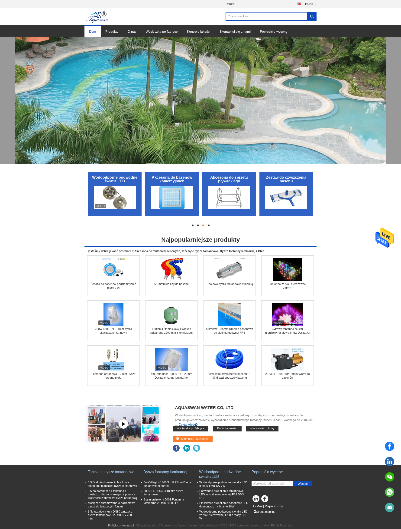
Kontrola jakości (198, 31)
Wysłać (303, 483)
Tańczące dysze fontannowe (111, 472)
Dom (92, 31)
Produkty (111, 31)
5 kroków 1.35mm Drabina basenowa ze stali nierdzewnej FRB (229, 330)
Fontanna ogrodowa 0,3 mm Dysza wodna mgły (113, 375)
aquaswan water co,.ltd (204, 407)
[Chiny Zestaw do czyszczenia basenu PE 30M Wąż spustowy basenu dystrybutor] (229, 359)
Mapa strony (274, 506)
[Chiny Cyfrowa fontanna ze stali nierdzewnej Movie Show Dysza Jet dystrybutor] (287, 314)
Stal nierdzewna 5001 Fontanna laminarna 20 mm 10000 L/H (164, 501)
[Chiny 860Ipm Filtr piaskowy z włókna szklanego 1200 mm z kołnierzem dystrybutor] (171, 314)
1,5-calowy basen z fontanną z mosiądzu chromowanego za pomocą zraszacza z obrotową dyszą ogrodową (112, 494)
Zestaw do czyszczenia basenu (286, 179)
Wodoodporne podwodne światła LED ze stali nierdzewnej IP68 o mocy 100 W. (223, 515)
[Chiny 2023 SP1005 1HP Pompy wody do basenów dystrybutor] (287, 359)
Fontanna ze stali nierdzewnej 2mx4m (288, 285)
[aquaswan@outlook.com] (389, 507)
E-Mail (257, 506)
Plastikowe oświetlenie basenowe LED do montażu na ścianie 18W (223, 504)
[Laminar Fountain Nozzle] (200, 100)
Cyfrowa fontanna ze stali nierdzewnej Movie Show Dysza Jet (287, 330)
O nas (132, 31)
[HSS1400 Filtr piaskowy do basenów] (123, 424)
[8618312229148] (389, 492)
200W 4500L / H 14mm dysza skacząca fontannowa (113, 330)
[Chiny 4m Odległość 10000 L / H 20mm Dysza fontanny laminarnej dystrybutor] (171, 359)
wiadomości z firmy (262, 428)
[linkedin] (389, 461)
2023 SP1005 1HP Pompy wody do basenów (287, 375)
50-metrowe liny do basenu (171, 284)
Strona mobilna (265, 511)
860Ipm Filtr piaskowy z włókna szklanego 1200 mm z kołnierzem (171, 330)
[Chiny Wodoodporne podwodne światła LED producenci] (115, 197)
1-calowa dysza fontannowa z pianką (229, 284)
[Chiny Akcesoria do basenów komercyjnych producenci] (172, 197)
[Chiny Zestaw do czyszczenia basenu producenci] (286, 197)
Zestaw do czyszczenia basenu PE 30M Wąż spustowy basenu (229, 375)
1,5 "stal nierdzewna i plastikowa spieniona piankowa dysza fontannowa (112, 484)
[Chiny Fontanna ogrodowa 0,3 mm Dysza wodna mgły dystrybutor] (113, 359)
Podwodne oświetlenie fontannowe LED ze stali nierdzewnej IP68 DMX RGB (221, 494)
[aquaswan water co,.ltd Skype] (196, 448)
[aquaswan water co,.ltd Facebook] (176, 448)
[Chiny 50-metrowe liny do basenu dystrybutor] (171, 269)
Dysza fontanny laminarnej (165, 472)
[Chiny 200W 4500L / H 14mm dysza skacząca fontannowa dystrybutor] (113, 314)
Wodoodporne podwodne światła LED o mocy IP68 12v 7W (223, 484)
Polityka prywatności (121, 525)
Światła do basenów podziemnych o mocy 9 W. (113, 285)
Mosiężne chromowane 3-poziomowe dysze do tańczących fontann (111, 504)
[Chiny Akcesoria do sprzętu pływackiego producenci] (229, 197)
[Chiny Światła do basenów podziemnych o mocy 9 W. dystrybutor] (113, 269)
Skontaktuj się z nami (235, 31)
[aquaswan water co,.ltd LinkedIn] (186, 448)
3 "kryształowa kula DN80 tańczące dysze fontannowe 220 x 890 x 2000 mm (110, 515)
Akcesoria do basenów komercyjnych (172, 179)
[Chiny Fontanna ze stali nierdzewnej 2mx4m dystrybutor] (287, 269)
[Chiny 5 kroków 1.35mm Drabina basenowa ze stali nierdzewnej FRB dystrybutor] (229, 314)
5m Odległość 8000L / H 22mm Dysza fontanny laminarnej (167, 484)
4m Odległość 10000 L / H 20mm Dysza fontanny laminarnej (171, 375)
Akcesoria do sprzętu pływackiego (229, 179)
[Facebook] (389, 446)
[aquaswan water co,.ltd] (97, 16)
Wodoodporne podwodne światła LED (114, 179)
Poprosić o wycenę (274, 31)
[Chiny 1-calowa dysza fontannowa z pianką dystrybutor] (229, 269)
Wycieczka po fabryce (162, 31)
